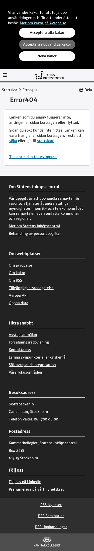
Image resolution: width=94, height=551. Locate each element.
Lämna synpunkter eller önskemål (37, 357)
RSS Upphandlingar (51, 527)
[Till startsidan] (49, 75)
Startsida (9, 90)
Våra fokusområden (25, 372)
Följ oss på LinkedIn (25, 482)
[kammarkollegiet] (47, 542)
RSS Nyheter (51, 505)
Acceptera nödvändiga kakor (47, 44)
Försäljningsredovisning (29, 342)
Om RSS (15, 280)
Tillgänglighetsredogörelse (31, 288)
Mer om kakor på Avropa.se (43, 23)
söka (13, 141)
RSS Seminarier (51, 516)
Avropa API (18, 295)
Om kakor (17, 273)
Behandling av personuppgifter (35, 233)
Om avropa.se (20, 265)
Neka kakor (47, 56)
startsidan (45, 141)
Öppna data (18, 303)
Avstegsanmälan (23, 335)
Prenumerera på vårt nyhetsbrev (37, 489)
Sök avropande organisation (32, 365)
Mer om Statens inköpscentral (34, 226)
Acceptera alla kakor (47, 32)
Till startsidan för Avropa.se (33, 157)
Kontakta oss (20, 350)
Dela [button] (88, 90)
